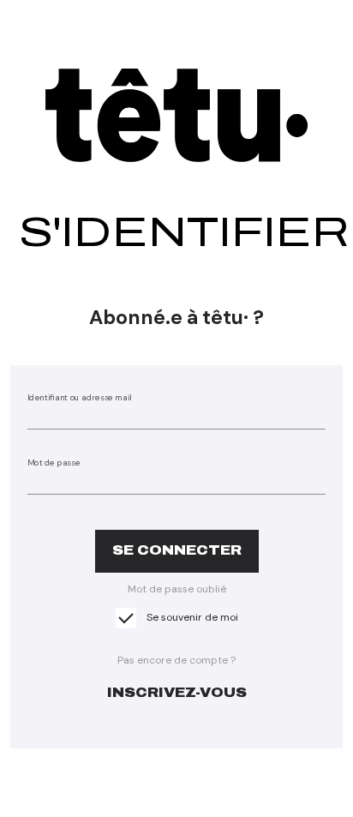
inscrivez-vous (177, 692)
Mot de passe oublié (177, 589)
